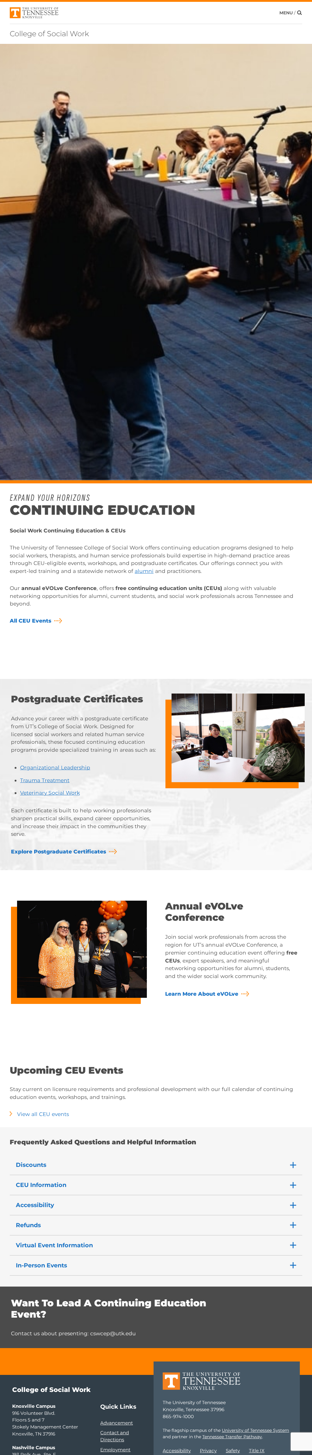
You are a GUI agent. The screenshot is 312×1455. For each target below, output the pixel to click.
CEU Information (41, 1184)
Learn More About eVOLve (201, 994)
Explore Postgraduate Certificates (58, 851)
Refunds (28, 1225)
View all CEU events (43, 1114)
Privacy (208, 1450)
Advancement (116, 1423)
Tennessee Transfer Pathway (232, 1436)
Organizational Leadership (55, 767)
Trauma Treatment (44, 780)
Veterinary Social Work (50, 792)
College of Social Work (49, 33)
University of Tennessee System (255, 1430)
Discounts (31, 1164)
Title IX (256, 1450)
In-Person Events (41, 1265)
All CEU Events (30, 620)
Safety (233, 1450)
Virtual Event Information (54, 1245)
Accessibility (35, 1205)
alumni (144, 571)
